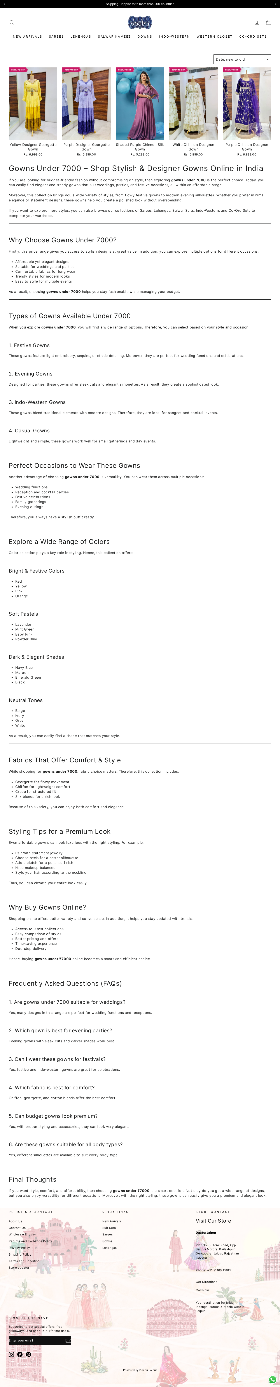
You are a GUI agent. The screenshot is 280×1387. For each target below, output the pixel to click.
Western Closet (215, 36)
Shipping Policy (20, 1254)
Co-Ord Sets (253, 36)
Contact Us (17, 1228)
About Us (15, 1221)
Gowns (145, 36)
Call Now (202, 1290)
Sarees (56, 36)
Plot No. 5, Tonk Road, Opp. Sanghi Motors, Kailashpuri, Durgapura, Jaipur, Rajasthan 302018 (217, 1251)
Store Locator (19, 1267)
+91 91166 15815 (219, 1270)
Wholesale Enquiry (22, 1234)
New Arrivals (27, 36)
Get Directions (206, 1282)
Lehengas (80, 36)
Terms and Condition (24, 1261)
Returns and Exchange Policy (30, 1241)
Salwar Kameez (114, 36)
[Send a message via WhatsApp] (273, 1380)
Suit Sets (109, 1228)
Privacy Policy (19, 1247)
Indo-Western (174, 36)
